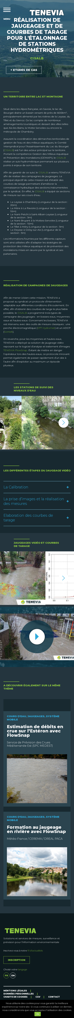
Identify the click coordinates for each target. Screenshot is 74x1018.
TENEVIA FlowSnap (15, 350)
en (13, 975)
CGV (37, 997)
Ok (37, 1014)
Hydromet (49, 327)
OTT (39, 327)
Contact (54, 997)
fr (6, 975)
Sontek (8, 331)
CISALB (8, 150)
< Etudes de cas (23, 70)
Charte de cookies (15, 997)
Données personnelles (18, 993)
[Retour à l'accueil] (46, 13)
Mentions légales (15, 990)
